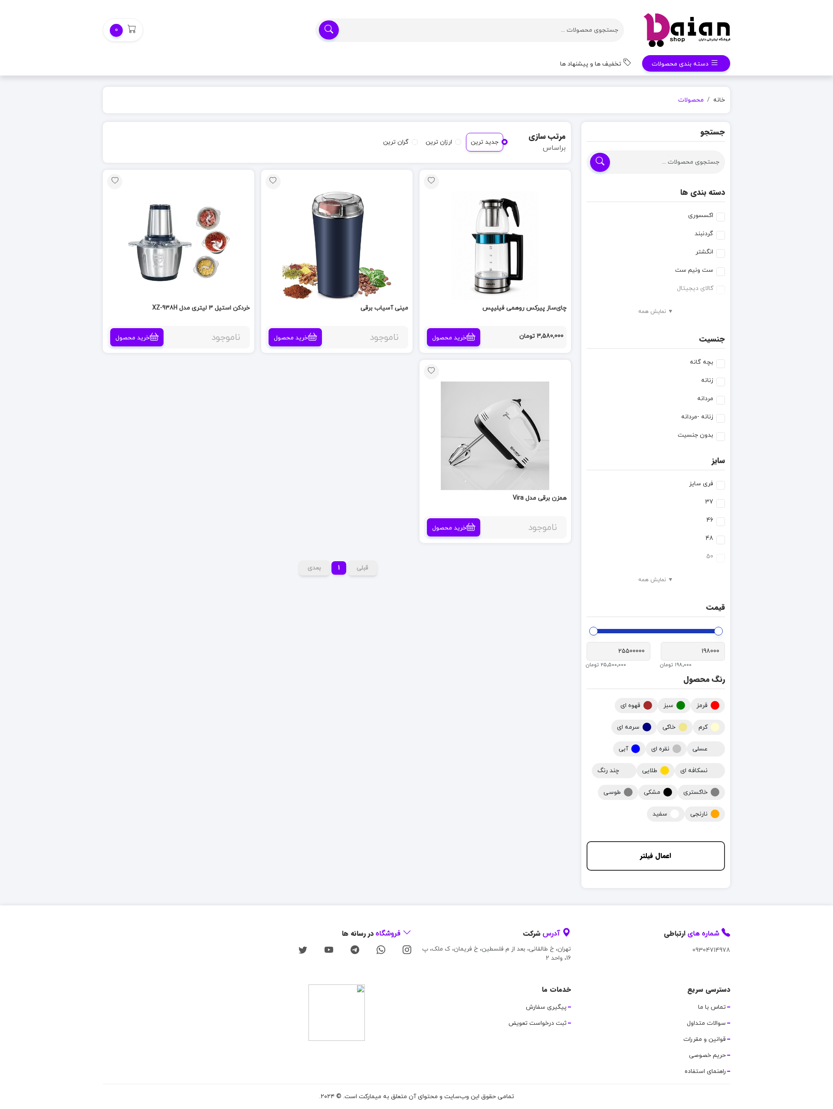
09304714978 (711, 950)
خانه (719, 100)
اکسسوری (700, 215)
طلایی (649, 771)
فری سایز (701, 484)
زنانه (707, 380)
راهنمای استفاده (705, 1071)
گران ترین (396, 142)
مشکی (652, 792)
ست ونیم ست (694, 270)
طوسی (612, 792)
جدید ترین (484, 142)
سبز (668, 705)
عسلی (700, 749)
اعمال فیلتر (655, 855)
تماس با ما (712, 1007)
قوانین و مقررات (704, 1039)
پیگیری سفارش (546, 1007)
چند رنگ (608, 771)
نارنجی (699, 814)
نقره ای (660, 749)
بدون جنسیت (695, 435)
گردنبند (704, 234)
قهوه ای (630, 705)
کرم (703, 727)
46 (709, 520)
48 (709, 538)
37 (709, 502)
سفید (660, 814)
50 (709, 557)
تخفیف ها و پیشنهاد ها (591, 64)
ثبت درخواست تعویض (537, 1023)
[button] (123, 30)
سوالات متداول (706, 1023)
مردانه (705, 399)
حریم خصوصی (707, 1055)
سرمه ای (628, 727)
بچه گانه (701, 362)
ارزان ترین (439, 142)
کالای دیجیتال (695, 288)
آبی (623, 749)
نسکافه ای (694, 771)
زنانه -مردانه (697, 417)
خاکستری (695, 792)
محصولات (691, 100)
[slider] (718, 631)
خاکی (669, 727)
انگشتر (704, 252)
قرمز (702, 705)
